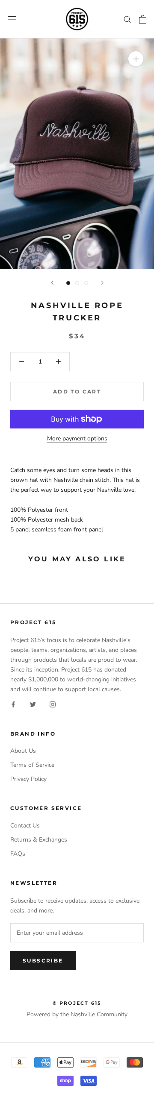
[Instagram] (53, 704)
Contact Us (25, 825)
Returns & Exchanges (38, 840)
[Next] (102, 283)
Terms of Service (32, 765)
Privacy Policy (28, 779)
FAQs (17, 854)
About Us (23, 751)
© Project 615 (77, 1003)
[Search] (127, 19)
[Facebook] (13, 704)
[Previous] (52, 283)
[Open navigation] (12, 19)
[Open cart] (142, 19)
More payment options (77, 438)
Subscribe (43, 960)
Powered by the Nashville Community (77, 1014)
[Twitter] (33, 704)
